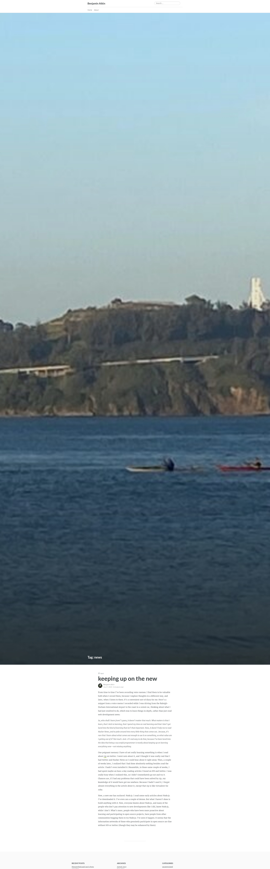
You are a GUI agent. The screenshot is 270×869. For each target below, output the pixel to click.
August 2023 (121, 867)
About (96, 10)
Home (90, 10)
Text (102, 673)
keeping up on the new (127, 678)
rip (105, 756)
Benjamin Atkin (96, 3)
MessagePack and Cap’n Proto (83, 867)
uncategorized (167, 867)
